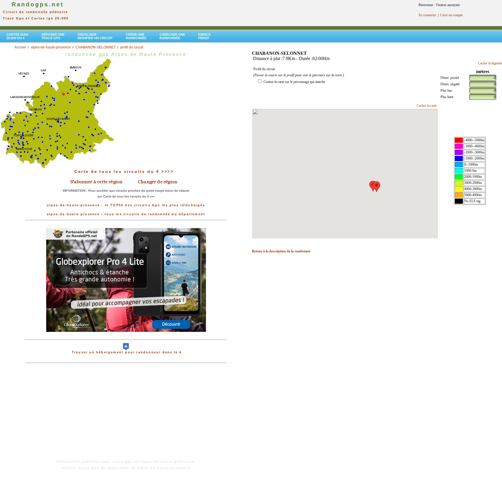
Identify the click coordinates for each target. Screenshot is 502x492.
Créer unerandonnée (136, 36)
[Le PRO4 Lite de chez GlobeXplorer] (126, 280)
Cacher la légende (490, 63)
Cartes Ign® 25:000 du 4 (17, 36)
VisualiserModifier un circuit (95, 36)
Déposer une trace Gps (53, 36)
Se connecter (427, 15)
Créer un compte (451, 15)
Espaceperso (204, 36)
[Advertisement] (126, 414)
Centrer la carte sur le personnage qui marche (294, 82)
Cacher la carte (427, 106)
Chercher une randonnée (172, 36)
